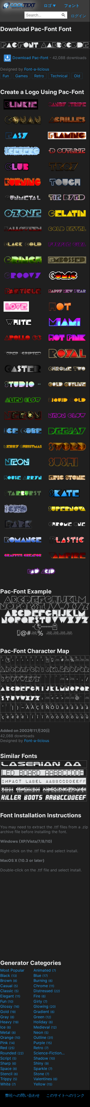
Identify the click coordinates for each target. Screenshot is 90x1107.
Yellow (43, 1084)
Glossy (9, 1006)
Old (77, 75)
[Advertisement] (45, 915)
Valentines (45, 1078)
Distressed (47, 990)
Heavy (9, 1021)
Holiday (43, 1021)
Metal (8, 1032)
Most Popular (12, 970)
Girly (40, 1001)
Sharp (8, 1063)
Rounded (12, 1053)
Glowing (45, 1006)
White (8, 1084)
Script (8, 1058)
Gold (8, 1011)
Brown (8, 980)
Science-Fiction (50, 1053)
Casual (9, 985)
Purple (43, 1042)
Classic (9, 990)
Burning (43, 980)
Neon (41, 1032)
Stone (41, 1073)
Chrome (44, 985)
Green (42, 1016)
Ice (5, 1027)
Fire (40, 996)
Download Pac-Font (29, 57)
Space (8, 1068)
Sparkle (43, 1068)
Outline (43, 1037)
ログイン (78, 15)
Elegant (10, 996)
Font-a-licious (36, 69)
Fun (6, 75)
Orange (10, 1037)
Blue (41, 975)
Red (7, 1047)
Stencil (9, 1073)
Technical (59, 75)
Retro (39, 75)
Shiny (41, 1063)
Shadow (44, 1058)
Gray (7, 1016)
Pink (7, 1042)
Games (21, 75)
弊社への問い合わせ (22, 1095)
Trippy (8, 1078)
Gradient (44, 1011)
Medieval (45, 1027)
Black (8, 975)
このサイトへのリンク (65, 1095)
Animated (45, 970)
